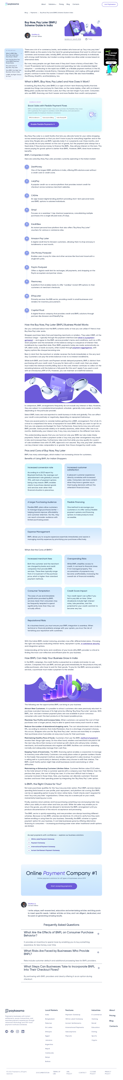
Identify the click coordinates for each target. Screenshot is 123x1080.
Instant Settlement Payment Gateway (45, 850)
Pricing (61, 4)
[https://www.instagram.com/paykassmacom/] (17, 1031)
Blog (68, 4)
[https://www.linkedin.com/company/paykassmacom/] (22, 1031)
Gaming (95, 1019)
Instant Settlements (73, 1023)
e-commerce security (90, 644)
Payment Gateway (38, 843)
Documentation (42, 1073)
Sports (94, 1036)
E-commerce (97, 1015)
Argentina (49, 1044)
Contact (82, 1073)
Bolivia (47, 1061)
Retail (94, 1023)
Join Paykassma (110, 4)
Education (96, 1027)
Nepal (47, 1049)
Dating (94, 1032)
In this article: (11, 50)
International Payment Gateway (43, 846)
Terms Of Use (56, 1073)
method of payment (89, 738)
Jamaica (48, 1040)
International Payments (74, 1027)
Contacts (76, 4)
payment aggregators (82, 348)
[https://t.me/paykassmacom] (6, 1031)
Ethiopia (48, 1032)
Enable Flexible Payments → (43, 124)
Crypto (94, 1040)
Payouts (68, 1036)
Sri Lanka (48, 1027)
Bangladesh (50, 1019)
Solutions (52, 4)
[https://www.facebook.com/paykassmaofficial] (12, 1031)
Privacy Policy (108, 1073)
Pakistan (48, 1023)
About (43, 4)
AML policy (69, 1073)
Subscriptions (70, 1032)
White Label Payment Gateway (42, 839)
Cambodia (49, 1053)
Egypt (47, 1036)
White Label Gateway (74, 1019)
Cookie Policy (93, 1073)
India (47, 1015)
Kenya (47, 1057)
